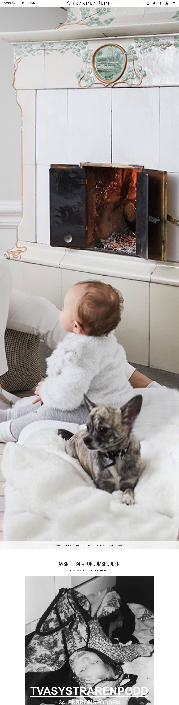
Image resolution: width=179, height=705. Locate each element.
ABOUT (21, 3)
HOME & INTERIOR (105, 545)
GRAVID (57, 545)
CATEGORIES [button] (8, 3)
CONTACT (121, 545)
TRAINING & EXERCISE (74, 545)
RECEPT (90, 545)
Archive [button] (31, 3)
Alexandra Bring (89, 3)
